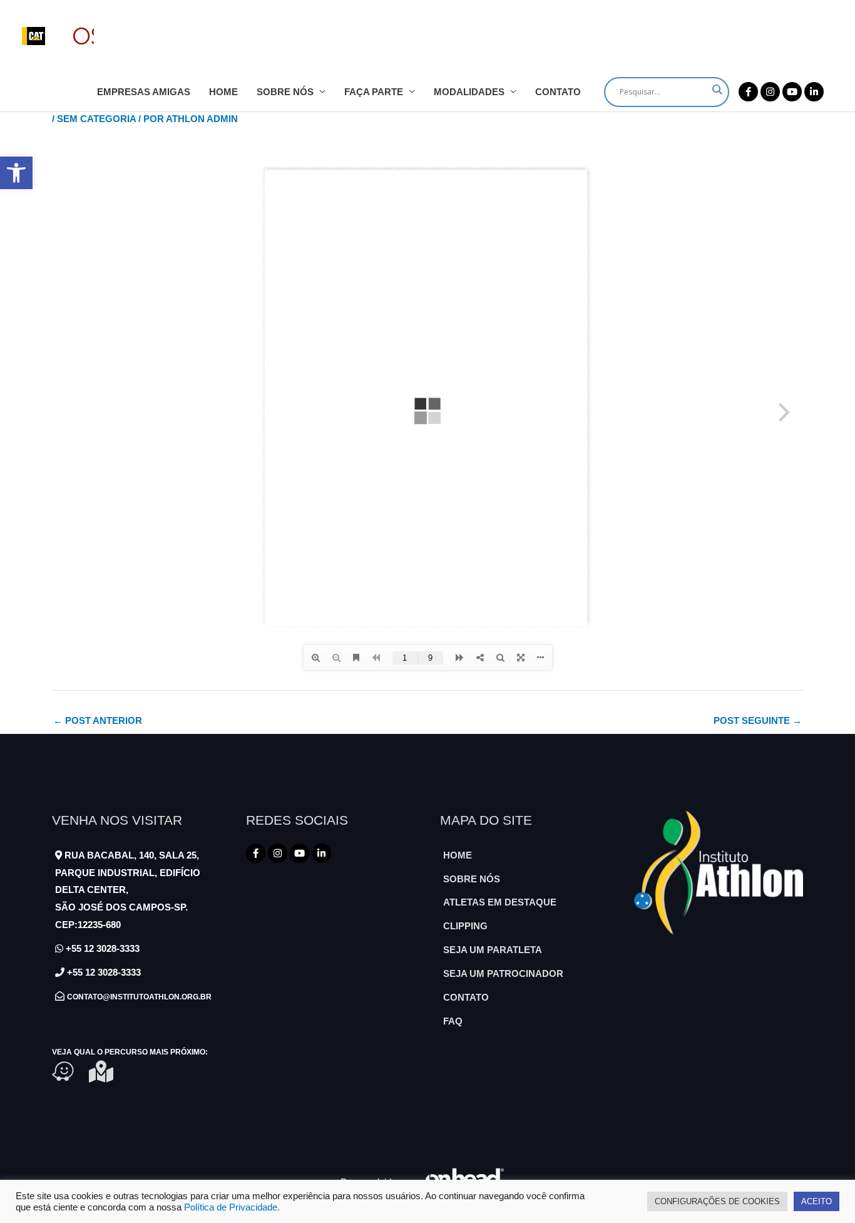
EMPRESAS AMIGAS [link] (143, 91)
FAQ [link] (453, 1021)
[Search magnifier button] (716, 89)
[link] (16, 173)
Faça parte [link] (373, 91)
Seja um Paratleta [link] (492, 949)
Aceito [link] (816, 1201)
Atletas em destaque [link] (499, 902)
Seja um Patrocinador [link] (503, 973)
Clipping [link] (465, 926)
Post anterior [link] (97, 720)
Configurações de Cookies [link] (717, 1201)
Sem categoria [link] (96, 118)
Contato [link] (558, 91)
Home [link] (223, 91)
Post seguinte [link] (758, 720)
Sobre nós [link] (285, 91)
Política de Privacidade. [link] (232, 1207)
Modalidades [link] (469, 91)
